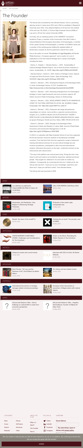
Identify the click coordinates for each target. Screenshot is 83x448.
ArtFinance (19, 424)
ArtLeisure (19, 427)
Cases (6, 424)
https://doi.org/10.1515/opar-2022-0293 (50, 79)
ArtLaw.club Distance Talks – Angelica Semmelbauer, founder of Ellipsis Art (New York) (65, 305)
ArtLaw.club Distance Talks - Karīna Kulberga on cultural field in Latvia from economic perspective (25, 305)
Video (18, 430)
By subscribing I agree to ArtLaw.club (65, 429)
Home (5, 8)
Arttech (6, 427)
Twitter (48, 421)
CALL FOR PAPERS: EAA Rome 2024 (66, 186)
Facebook (49, 427)
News (6, 421)
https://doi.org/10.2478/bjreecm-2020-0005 (44, 131)
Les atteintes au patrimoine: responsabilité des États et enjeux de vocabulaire (25, 188)
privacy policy (69, 430)
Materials (7, 430)
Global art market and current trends (24, 252)
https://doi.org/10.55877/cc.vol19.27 (54, 106)
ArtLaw (18, 421)
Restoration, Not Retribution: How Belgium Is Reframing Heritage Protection (23, 205)
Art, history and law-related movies (65, 269)
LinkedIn (49, 424)
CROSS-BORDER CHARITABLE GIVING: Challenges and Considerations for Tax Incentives (26, 238)
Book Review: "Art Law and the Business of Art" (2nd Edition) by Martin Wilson (25, 271)
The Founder (34, 428)
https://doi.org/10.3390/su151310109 (64, 70)
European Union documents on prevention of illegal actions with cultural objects (66, 288)
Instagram (49, 430)
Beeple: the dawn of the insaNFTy (23, 219)
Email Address (61, 421)
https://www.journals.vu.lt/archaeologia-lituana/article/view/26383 (52, 88)
